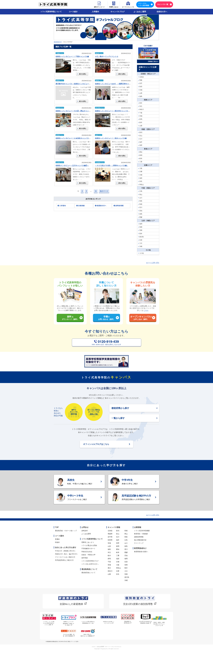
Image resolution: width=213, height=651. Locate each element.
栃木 (109, 555)
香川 (126, 549)
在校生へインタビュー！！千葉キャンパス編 (72, 56)
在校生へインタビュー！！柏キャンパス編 (111, 138)
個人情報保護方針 (140, 540)
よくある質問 (86, 534)
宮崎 (126, 574)
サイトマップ (138, 543)
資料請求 (84, 531)
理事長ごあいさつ (87, 542)
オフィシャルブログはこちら (96, 444)
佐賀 (126, 562)
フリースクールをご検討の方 (65, 557)
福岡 (126, 558)
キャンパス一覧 (162, 4)
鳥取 (126, 537)
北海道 (110, 531)
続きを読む (82, 74)
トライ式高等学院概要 (142, 531)
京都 (117, 562)
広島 (126, 540)
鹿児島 (126, 577)
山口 (126, 543)
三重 (117, 555)
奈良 (117, 574)
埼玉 (109, 552)
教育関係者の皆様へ (141, 552)
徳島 (126, 546)
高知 (126, 555)
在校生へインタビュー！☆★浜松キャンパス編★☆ (75, 138)
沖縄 (126, 580)
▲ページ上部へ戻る (152, 262)
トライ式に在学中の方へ (90, 564)
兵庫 (117, 571)
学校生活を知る (86, 552)
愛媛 (126, 552)
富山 (117, 534)
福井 (117, 540)
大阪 (117, 565)
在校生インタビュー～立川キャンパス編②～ (72, 165)
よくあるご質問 (140, 12)
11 (96, 191)
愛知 (117, 549)
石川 (117, 537)
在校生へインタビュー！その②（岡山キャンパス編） (76, 111)
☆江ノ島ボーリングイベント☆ (106, 56)
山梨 (109, 574)
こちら (146, 310)
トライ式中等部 (143, 4)
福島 (109, 549)
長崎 (126, 565)
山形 (109, 546)
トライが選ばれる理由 (89, 545)
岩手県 (110, 537)
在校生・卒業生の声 (88, 555)
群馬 (109, 558)
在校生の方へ (162, 12)
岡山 (126, 534)
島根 (126, 531)
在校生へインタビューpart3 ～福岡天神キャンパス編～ (116, 84)
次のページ (104, 191)
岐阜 (117, 552)
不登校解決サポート (88, 548)
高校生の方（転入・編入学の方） (66, 554)
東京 (109, 568)
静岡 (117, 546)
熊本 (126, 568)
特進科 (57, 542)
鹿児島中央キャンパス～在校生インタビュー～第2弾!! (76, 84)
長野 (117, 543)
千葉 (109, 562)
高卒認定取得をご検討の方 (64, 560)
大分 (126, 571)
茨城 (109, 565)
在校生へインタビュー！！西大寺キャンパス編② (113, 111)
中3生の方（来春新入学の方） (65, 551)
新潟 (117, 531)
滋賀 (117, 558)
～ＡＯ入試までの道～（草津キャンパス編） (111, 165)
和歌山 (118, 568)
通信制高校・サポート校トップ (66, 531)
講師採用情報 (138, 537)
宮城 (109, 543)
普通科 (57, 539)
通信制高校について (88, 572)
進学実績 (84, 558)
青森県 (110, 534)
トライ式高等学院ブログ (90, 561)
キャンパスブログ (117, 12)
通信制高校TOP (58, 41)
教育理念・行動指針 (141, 534)
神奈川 (110, 571)
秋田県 (110, 540)
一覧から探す (118, 418)
